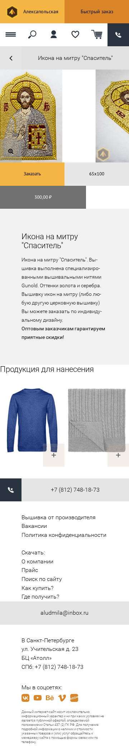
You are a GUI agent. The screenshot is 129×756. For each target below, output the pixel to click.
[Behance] (49, 698)
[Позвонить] (118, 35)
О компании (37, 561)
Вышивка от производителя (59, 517)
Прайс (30, 570)
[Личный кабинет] (53, 35)
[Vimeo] (62, 698)
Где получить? (40, 596)
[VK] (25, 698)
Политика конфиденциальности (64, 534)
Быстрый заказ (97, 11)
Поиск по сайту (42, 579)
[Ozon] (74, 698)
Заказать (32, 174)
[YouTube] (37, 698)
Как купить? (37, 588)
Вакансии (34, 526)
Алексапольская (40, 11)
